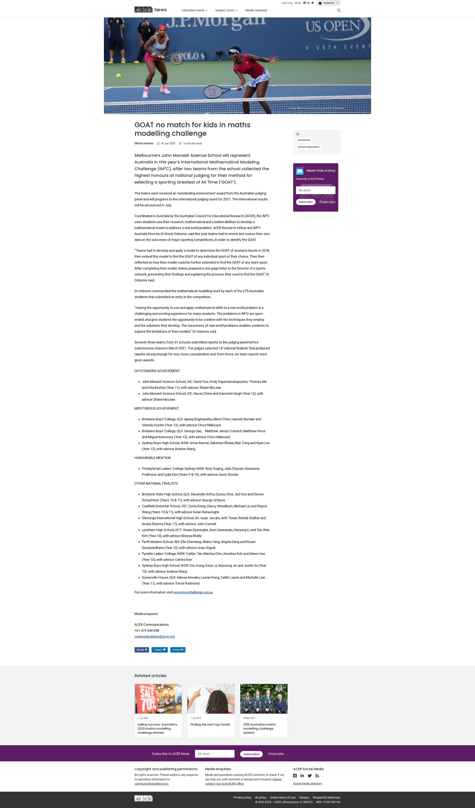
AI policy (260, 797)
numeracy (304, 140)
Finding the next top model (210, 724)
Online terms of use (283, 797)
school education (308, 147)
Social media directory (307, 783)
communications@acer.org (154, 636)
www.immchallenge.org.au (193, 592)
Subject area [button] (225, 10)
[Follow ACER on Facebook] (305, 3)
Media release (144, 143)
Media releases (258, 10)
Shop (298, 3)
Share (140, 650)
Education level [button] (193, 10)
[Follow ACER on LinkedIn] (308, 3)
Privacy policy (327, 201)
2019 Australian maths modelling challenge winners (259, 728)
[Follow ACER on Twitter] (312, 3)
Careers (304, 797)
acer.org (287, 3)
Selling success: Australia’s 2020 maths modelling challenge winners (157, 728)
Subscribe (305, 202)
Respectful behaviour (326, 797)
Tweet (158, 650)
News (160, 10)
